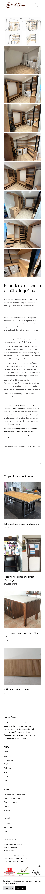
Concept (7, 756)
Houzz (6, 831)
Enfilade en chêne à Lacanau (17, 689)
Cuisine (7, 640)
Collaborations (10, 768)
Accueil (7, 752)
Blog (6, 776)
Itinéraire (7, 806)
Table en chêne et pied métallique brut (22, 523)
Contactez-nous (11, 802)
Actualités (8, 772)
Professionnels (10, 764)
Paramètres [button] (9, 888)
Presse (7, 810)
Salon (6, 528)
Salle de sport (10, 584)
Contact (7, 780)
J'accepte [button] (20, 888)
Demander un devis (12, 798)
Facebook (8, 823)
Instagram (8, 827)
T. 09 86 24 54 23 (11, 850)
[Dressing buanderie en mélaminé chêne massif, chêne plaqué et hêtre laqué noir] (22, 31)
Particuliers (8, 760)
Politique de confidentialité (15, 794)
